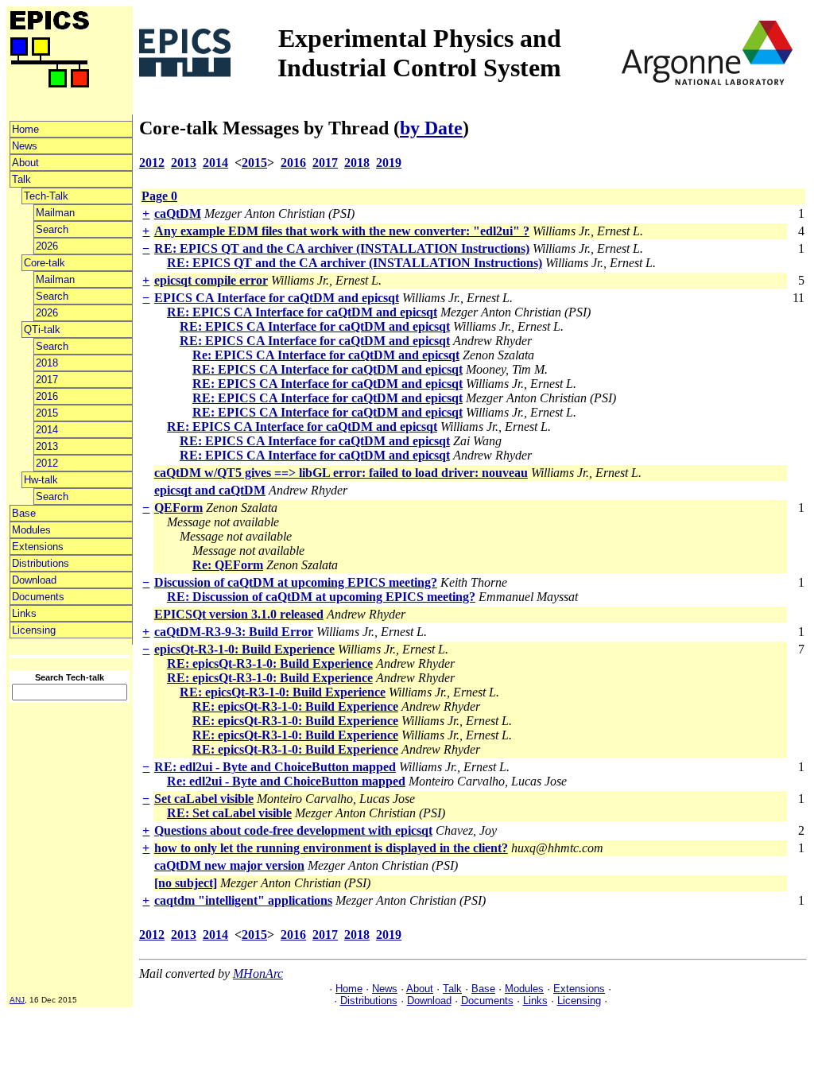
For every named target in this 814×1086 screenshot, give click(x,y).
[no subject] (185, 883)
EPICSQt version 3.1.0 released (239, 614)
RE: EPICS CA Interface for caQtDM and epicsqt (302, 312)
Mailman (55, 213)
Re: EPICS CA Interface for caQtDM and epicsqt (325, 355)
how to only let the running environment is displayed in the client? (331, 848)
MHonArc (258, 973)
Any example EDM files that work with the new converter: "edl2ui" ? (341, 231)
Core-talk (44, 263)
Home (25, 129)
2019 (388, 162)
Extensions (38, 547)
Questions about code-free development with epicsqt (293, 830)
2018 (47, 363)
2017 (47, 380)
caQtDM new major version (229, 865)
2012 (47, 463)
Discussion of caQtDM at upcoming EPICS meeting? (295, 582)
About (25, 163)
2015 (47, 413)
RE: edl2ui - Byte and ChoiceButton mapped (275, 767)
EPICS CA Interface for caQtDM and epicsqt (276, 297)
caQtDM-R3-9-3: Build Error (233, 631)
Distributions (40, 563)
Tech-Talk (46, 196)
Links (24, 613)
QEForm (178, 507)
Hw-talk (41, 480)
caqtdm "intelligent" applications (243, 900)
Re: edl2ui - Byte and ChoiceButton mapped (286, 781)
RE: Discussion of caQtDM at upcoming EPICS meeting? (321, 596)
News (24, 146)
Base (24, 513)
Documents (38, 597)
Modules (31, 530)
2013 (47, 446)
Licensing (34, 630)
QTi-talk (42, 329)
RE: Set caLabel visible (229, 813)
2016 (47, 396)
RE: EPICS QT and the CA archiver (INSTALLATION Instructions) (341, 248)
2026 (47, 246)
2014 (47, 430)
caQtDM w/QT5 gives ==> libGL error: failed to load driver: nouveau (341, 472)
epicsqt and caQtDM (210, 490)
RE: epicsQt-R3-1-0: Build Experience (270, 663)
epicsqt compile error (211, 280)
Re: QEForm (227, 565)
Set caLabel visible (204, 798)
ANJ (17, 999)
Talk (21, 179)
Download (34, 580)
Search (52, 229)
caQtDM (177, 213)
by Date (431, 128)
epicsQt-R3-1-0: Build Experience (244, 649)
